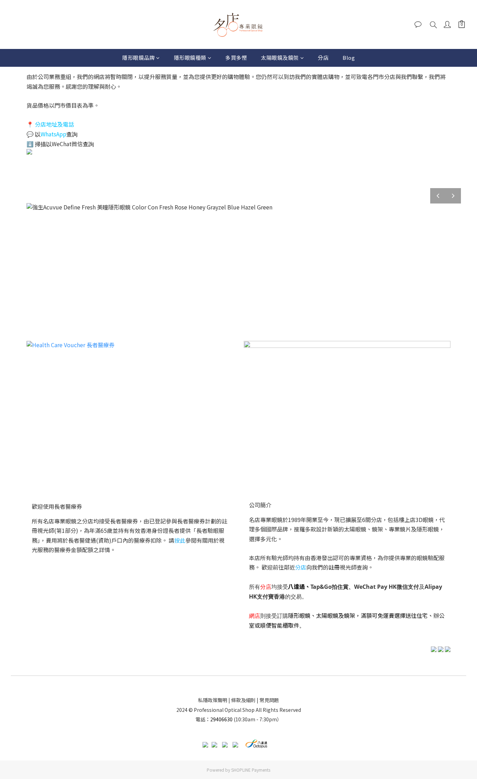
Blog (349, 57)
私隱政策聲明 (212, 699)
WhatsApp (53, 134)
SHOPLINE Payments (250, 770)
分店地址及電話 (54, 124)
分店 (323, 57)
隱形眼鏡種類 (190, 57)
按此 (179, 540)
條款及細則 (243, 699)
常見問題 (269, 699)
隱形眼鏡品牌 (138, 57)
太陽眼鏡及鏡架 (280, 57)
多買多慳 (236, 57)
